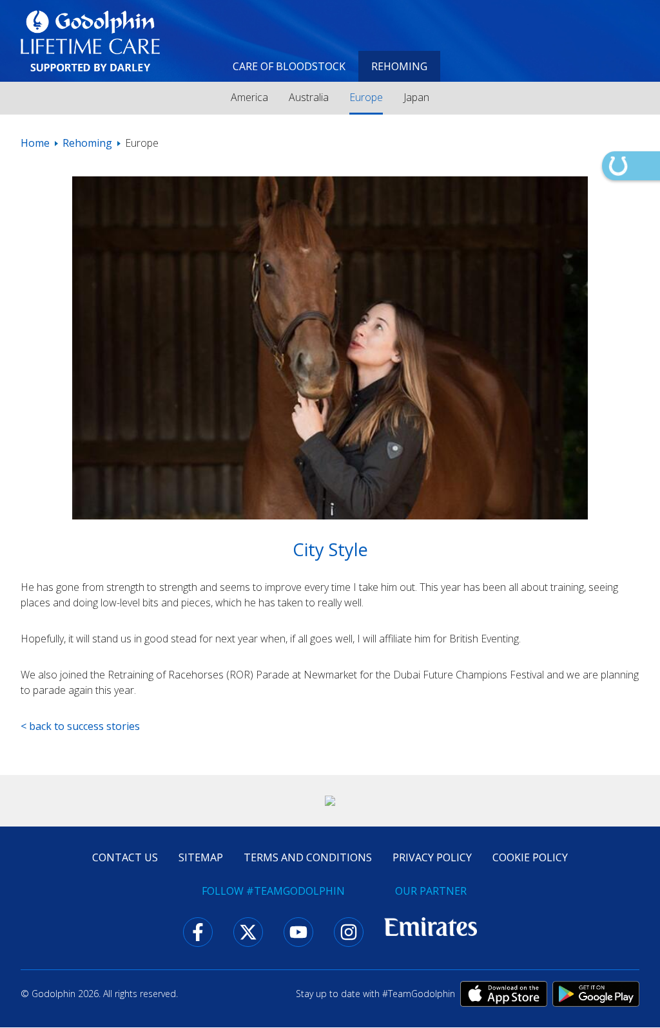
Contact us (125, 857)
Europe (366, 97)
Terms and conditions (308, 857)
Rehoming (399, 66)
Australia (309, 97)
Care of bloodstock (289, 66)
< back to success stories (80, 726)
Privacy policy (432, 857)
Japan (416, 97)
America (249, 97)
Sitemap (201, 857)
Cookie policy (530, 857)
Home (35, 143)
